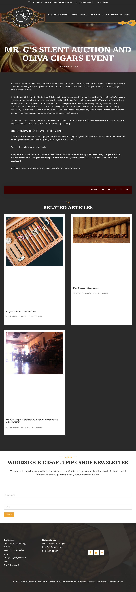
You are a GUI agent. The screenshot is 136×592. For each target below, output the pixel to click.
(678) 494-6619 (11, 565)
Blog (126, 14)
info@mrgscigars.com (15, 557)
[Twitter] (96, 552)
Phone (6, 562)
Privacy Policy (116, 581)
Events (105, 14)
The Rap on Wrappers (86, 288)
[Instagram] (102, 552)
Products (95, 14)
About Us (84, 14)
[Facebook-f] (90, 552)
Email (6, 554)
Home (74, 14)
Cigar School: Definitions (21, 311)
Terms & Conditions (97, 581)
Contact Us (116, 14)
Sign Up (9, 515)
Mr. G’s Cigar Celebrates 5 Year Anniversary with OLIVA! (32, 421)
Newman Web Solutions (73, 581)
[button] (103, 189)
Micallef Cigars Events (58, 14)
